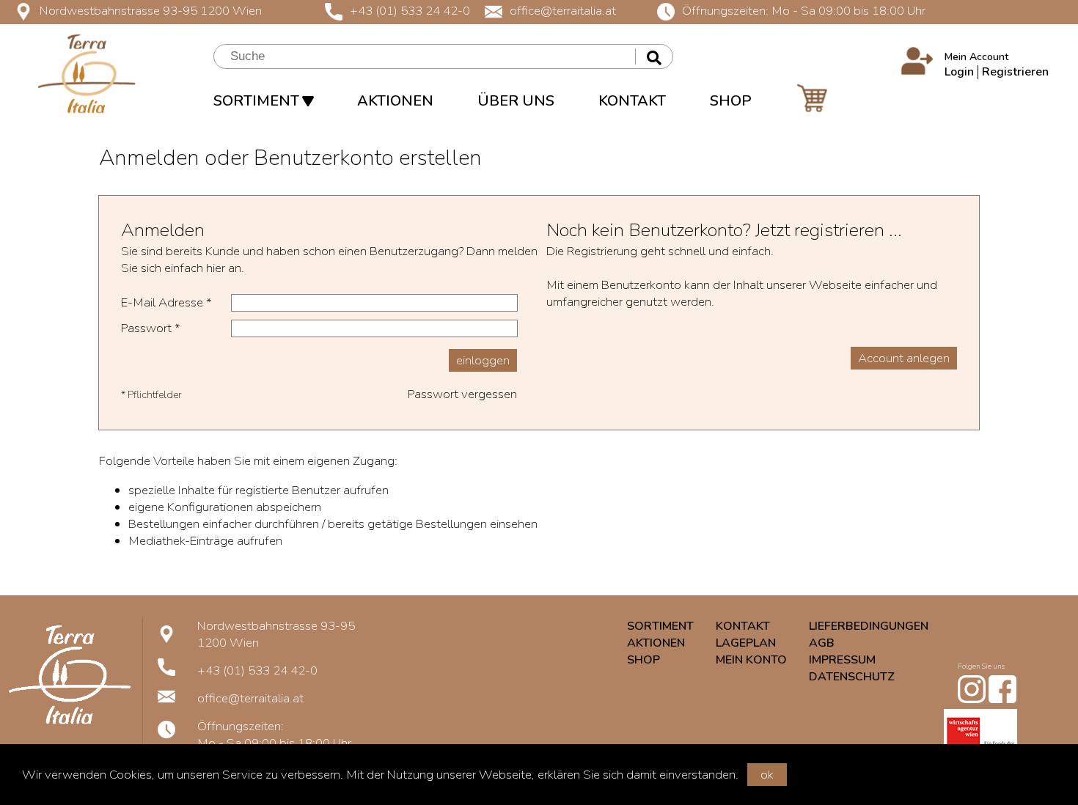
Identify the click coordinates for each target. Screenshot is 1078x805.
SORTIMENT (258, 101)
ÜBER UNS (515, 101)
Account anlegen (904, 358)
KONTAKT (632, 101)
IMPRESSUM (842, 660)
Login (959, 72)
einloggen (483, 360)
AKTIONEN (395, 101)
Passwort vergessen (462, 394)
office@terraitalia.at (563, 10)
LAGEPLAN (746, 643)
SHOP (731, 101)
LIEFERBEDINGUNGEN (868, 626)
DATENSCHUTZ (852, 677)
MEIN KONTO (751, 660)
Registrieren (1015, 72)
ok (767, 774)
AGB (822, 643)
